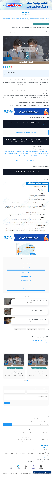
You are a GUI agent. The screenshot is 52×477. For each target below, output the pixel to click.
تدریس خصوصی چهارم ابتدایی (40, 343)
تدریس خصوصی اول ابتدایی (22, 453)
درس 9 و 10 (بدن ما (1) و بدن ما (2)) (13, 153)
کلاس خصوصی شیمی (26, 276)
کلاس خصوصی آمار (26, 289)
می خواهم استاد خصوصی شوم (42, 435)
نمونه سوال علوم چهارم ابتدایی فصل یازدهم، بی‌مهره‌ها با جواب (14, 372)
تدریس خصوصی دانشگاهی (26, 441)
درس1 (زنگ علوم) (45, 151)
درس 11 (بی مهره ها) (44, 156)
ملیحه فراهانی (46, 31)
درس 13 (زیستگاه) (23, 156)
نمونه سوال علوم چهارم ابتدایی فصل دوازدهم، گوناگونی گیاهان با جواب (40, 372)
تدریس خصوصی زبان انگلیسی (25, 435)
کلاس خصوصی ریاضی (26, 263)
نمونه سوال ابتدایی (32, 329)
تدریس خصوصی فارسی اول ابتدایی (24, 439)
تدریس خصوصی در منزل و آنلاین (39, 340)
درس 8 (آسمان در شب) (26, 153)
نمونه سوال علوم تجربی (19, 329)
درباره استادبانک (45, 439)
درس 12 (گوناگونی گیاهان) (34, 156)
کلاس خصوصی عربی (26, 284)
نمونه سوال (41, 329)
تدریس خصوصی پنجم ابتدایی (11, 453)
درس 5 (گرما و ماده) (12, 151)
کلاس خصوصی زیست (26, 280)
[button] (27, 380)
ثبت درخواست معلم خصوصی (42, 472)
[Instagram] (26, 462)
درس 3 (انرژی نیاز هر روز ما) (35, 151)
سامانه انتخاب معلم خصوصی (42, 432)
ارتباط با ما (46, 437)
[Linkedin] (31, 462)
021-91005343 (38, 459)
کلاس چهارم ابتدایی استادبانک (36, 18)
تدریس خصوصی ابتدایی (26, 437)
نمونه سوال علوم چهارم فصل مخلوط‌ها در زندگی (25, 132)
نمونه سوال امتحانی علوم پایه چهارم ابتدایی (41, 24)
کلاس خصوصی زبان (26, 268)
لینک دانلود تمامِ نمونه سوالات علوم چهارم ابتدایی (26, 160)
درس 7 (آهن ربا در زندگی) (38, 153)
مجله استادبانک (46, 18)
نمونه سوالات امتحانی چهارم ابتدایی (21, 18)
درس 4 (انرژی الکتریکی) (22, 151)
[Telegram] (28, 462)
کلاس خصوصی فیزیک (26, 272)
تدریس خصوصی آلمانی (26, 432)
